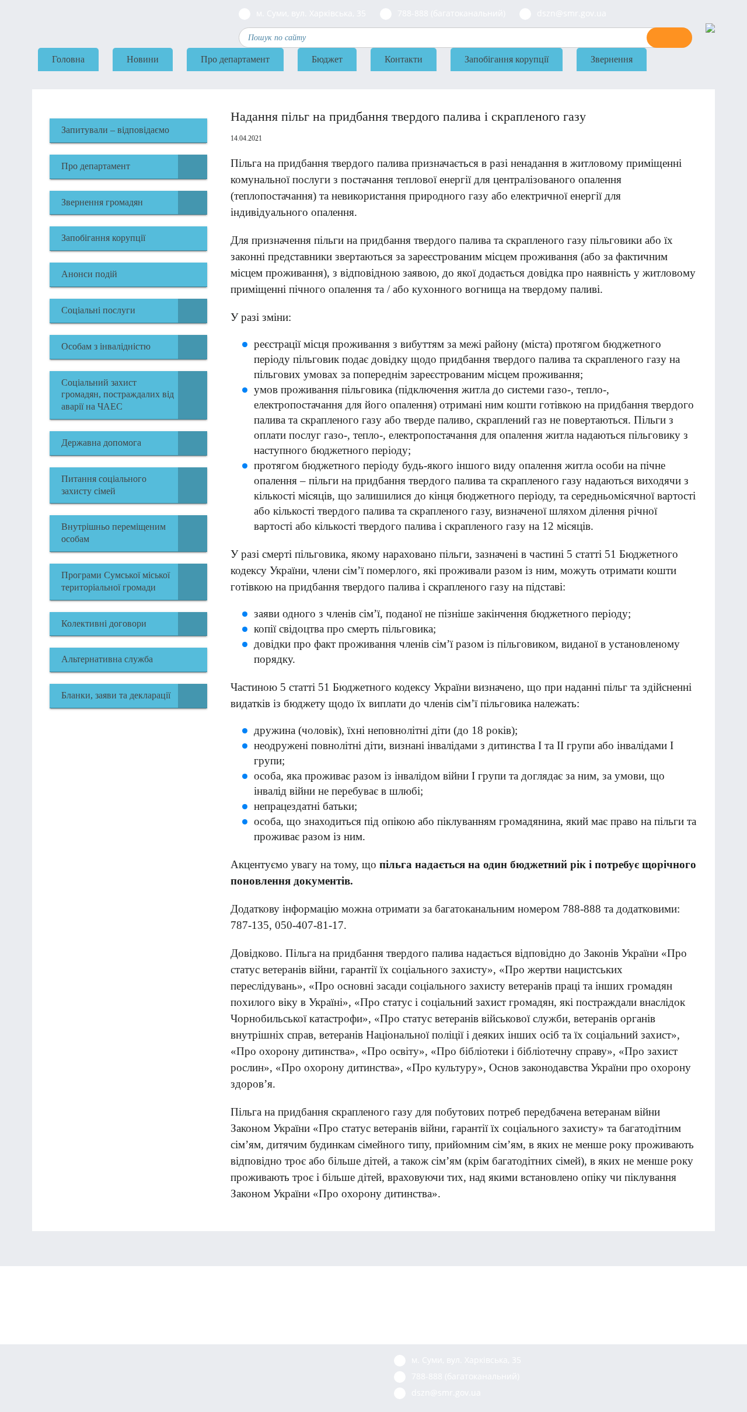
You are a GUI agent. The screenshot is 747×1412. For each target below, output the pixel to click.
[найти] (669, 37)
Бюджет (327, 59)
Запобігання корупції (507, 59)
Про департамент (235, 59)
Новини (143, 59)
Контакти (404, 59)
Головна (68, 59)
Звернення (612, 59)
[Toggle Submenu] (192, 167)
